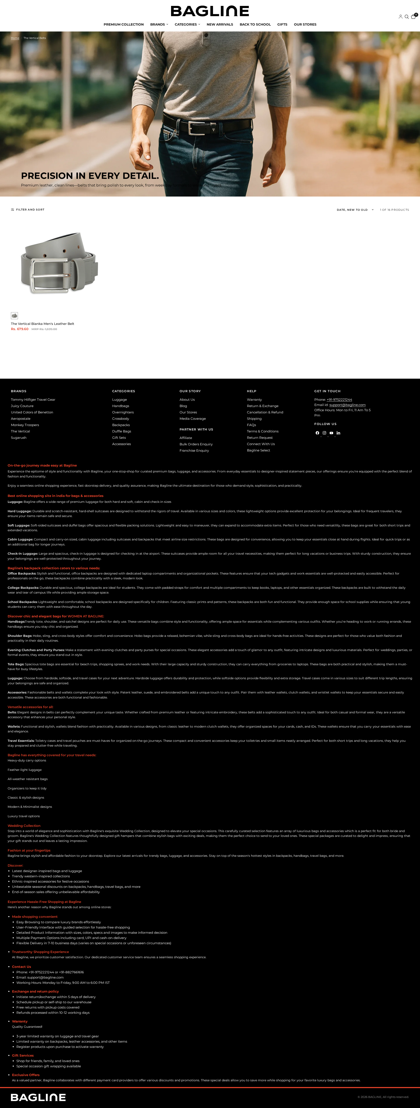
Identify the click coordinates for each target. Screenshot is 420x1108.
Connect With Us (261, 444)
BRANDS (18, 391)
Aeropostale (20, 418)
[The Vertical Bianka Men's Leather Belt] (58, 262)
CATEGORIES (123, 391)
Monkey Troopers (25, 425)
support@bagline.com (347, 405)
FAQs (251, 425)
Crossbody (120, 418)
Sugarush (18, 438)
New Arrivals (220, 24)
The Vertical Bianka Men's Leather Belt (42, 324)
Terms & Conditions (262, 431)
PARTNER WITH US (197, 429)
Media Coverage (193, 418)
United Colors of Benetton (32, 412)
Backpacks (121, 425)
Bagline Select (258, 450)
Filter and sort (30, 209)
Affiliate (186, 438)
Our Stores (305, 24)
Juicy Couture (22, 406)
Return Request (260, 438)
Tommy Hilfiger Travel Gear (33, 399)
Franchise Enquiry (194, 450)
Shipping (254, 418)
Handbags (120, 406)
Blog (183, 406)
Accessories (121, 444)
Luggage (119, 399)
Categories (186, 24)
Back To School (255, 24)
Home (15, 38)
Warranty (254, 399)
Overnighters (123, 412)
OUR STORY (190, 391)
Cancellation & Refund (265, 412)
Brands (157, 24)
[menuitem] (123, 24)
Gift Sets (119, 438)
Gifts (282, 24)
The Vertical (20, 431)
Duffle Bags (121, 431)
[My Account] (400, 17)
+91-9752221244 (339, 399)
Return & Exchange (262, 406)
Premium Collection (124, 24)
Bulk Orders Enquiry (196, 444)
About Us (187, 399)
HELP (252, 391)
